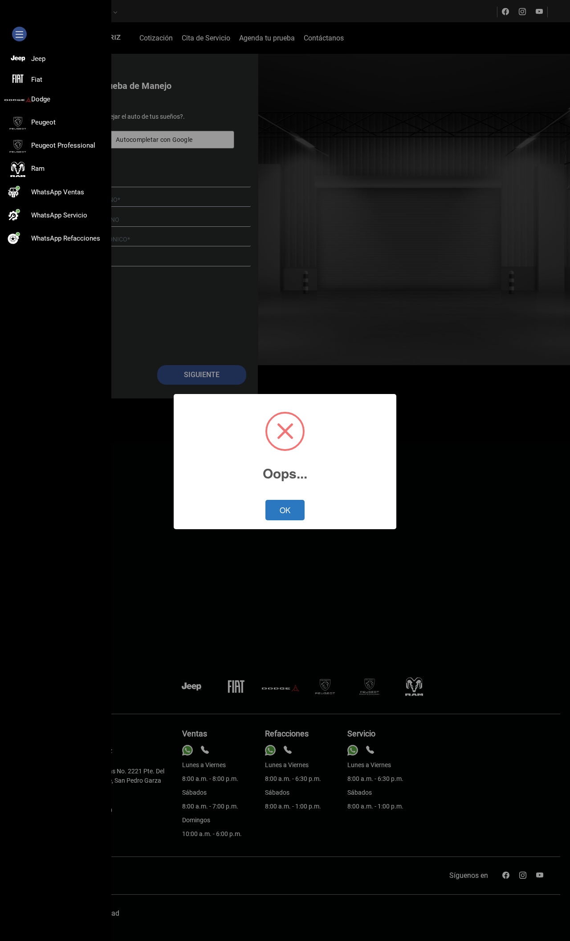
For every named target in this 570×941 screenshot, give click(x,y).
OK (285, 509)
